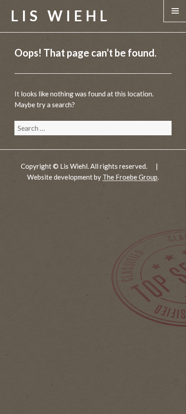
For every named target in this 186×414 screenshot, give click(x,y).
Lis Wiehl (61, 15)
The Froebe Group (130, 177)
